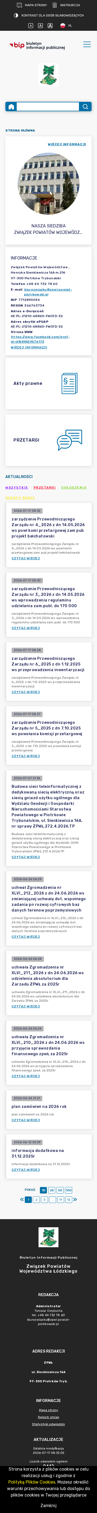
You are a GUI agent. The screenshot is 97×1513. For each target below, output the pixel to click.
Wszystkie (16, 487)
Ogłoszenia (73, 487)
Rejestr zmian (48, 1417)
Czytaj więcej (26, 558)
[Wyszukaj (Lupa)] (85, 106)
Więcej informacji (29, 347)
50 (60, 1190)
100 (68, 1190)
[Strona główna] (11, 106)
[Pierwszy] (22, 1199)
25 (52, 1190)
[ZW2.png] (48, 74)
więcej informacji (67, 144)
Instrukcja (70, 5)
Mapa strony (36, 5)
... (52, 1200)
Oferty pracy (20, 498)
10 (43, 1190)
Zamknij (48, 1505)
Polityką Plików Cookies (31, 1482)
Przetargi (45, 487)
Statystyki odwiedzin (48, 1424)
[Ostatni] (75, 1199)
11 (60, 1200)
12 (68, 1200)
